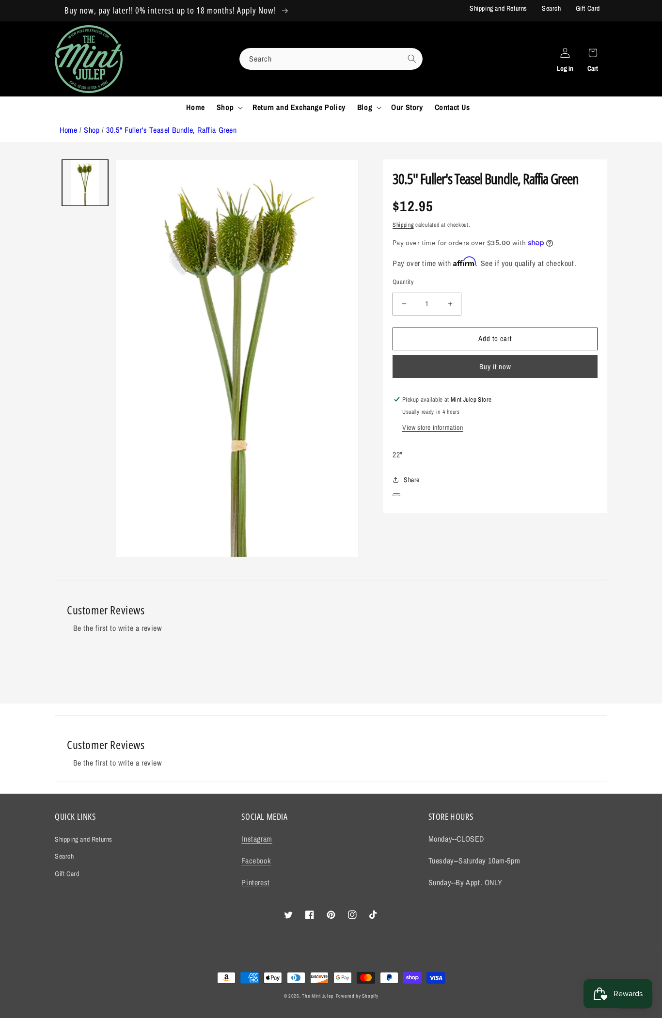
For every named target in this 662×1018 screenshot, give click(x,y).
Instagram (256, 838)
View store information (432, 427)
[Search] (412, 58)
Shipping (403, 225)
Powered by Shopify (357, 996)
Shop (91, 130)
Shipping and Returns (498, 8)
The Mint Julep (318, 996)
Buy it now (495, 366)
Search (551, 8)
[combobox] (331, 59)
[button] (229, 107)
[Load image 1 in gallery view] (85, 182)
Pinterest (255, 882)
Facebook (256, 860)
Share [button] (412, 479)
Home (68, 130)
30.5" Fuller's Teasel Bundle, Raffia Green (171, 130)
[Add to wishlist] (396, 494)
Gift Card (588, 8)
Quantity (403, 282)
